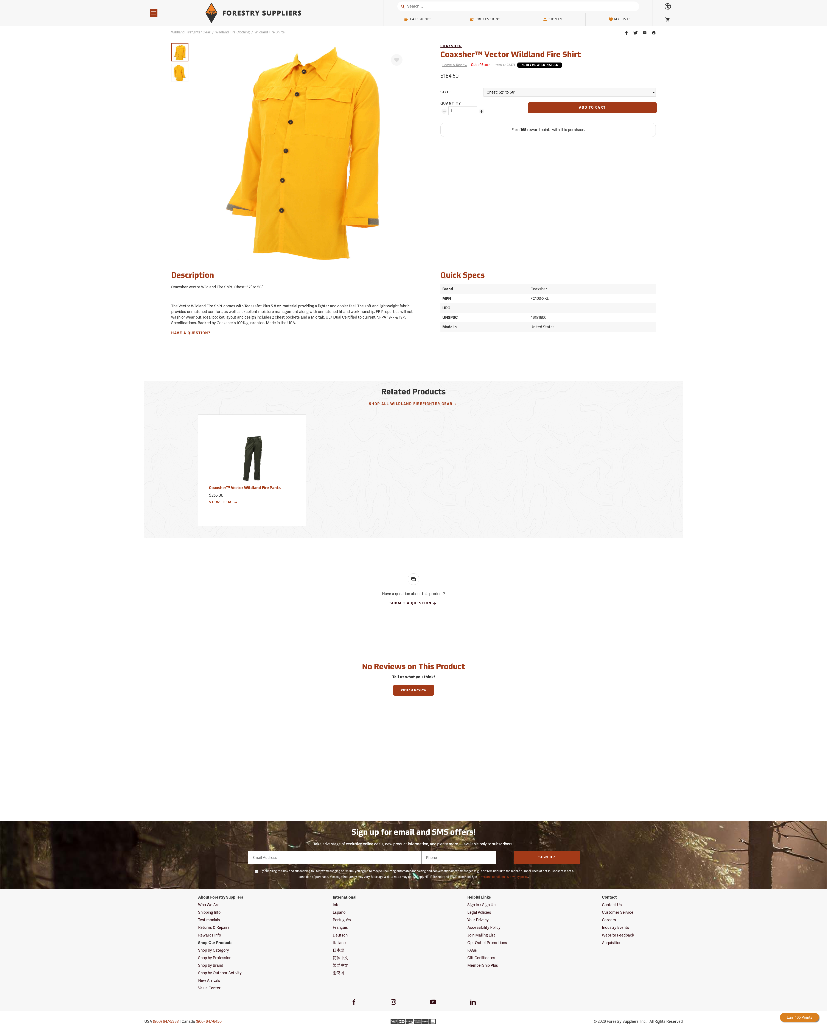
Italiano (339, 942)
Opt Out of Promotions (487, 942)
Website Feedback (618, 935)
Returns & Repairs (214, 927)
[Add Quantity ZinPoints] (481, 111)
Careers (609, 919)
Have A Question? (190, 333)
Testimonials (209, 919)
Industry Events (615, 927)
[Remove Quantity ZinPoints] (444, 111)
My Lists (622, 19)
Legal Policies (479, 912)
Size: (445, 92)
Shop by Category (213, 950)
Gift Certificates (481, 957)
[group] (179, 52)
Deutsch (340, 935)
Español (339, 912)
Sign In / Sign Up (481, 904)
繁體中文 (340, 965)
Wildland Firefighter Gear (190, 32)
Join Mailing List (481, 935)
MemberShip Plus (482, 965)
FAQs (472, 950)
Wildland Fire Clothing (232, 32)
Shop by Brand (210, 965)
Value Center (209, 987)
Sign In (555, 19)
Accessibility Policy (484, 927)
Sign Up (546, 857)
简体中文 (340, 957)
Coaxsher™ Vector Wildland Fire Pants (245, 488)
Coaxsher (451, 46)
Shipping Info (209, 912)
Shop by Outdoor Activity (220, 972)
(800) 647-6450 (209, 1021)
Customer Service (617, 912)
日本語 (338, 950)
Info (336, 904)
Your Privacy (478, 919)
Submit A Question (411, 603)
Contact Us (612, 904)
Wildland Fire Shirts (270, 32)
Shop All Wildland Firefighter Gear (410, 404)
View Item (221, 502)
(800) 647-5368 (166, 1021)
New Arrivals (209, 980)
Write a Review (413, 690)
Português (342, 919)
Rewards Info (209, 935)
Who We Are (208, 904)
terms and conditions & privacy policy (503, 877)
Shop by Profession (214, 957)
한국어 (338, 972)
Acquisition (611, 942)
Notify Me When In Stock (540, 65)
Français (340, 927)
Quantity (450, 103)
